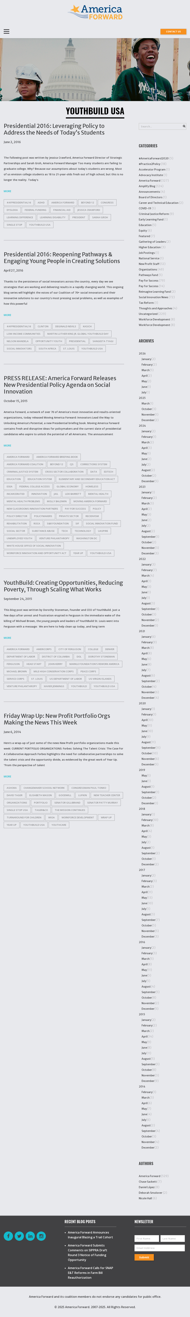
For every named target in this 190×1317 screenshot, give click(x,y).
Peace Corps (88, 671)
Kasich (87, 326)
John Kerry (55, 664)
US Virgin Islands (100, 678)
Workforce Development (154, 319)
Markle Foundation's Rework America (94, 664)
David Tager (14, 795)
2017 (142, 870)
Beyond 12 (87, 202)
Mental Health (98, 494)
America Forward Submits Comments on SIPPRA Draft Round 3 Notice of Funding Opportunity (87, 1252)
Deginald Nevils (65, 326)
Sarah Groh (100, 217)
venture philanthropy (54, 538)
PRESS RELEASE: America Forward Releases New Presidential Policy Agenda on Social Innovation (60, 385)
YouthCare (59, 824)
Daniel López (147, 1187)
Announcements (149, 191)
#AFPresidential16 (19, 202)
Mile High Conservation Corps (54, 671)
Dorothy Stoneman (101, 656)
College (93, 649)
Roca (37, 523)
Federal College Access (34, 486)
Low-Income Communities (23, 333)
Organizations (148, 269)
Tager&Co (41, 810)
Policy (97, 508)
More (7, 191)
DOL (79, 656)
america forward (62, 202)
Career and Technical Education (158, 203)
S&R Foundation (58, 523)
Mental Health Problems (23, 501)
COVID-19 (145, 208)
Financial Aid (62, 210)
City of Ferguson (69, 649)
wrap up (106, 817)
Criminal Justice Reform (154, 214)
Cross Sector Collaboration (64, 471)
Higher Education (150, 247)
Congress (107, 202)
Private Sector (69, 516)
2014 (142, 1086)
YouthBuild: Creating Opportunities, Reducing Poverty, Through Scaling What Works (63, 586)
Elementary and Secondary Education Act (87, 479)
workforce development (78, 817)
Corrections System (93, 464)
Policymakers (43, 516)
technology (83, 531)
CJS (71, 464)
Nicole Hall (145, 1198)
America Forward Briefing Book (57, 456)
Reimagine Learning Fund (155, 291)
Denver (109, 649)
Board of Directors (150, 197)
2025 (142, 398)
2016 (142, 942)
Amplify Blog (147, 186)
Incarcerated (15, 494)
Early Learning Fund (151, 219)
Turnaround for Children (24, 817)
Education (145, 225)
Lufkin (82, 795)
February (147, 364)
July (144, 392)
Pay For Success (148, 280)
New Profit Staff (149, 264)
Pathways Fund (148, 275)
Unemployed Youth (19, 538)
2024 (142, 425)
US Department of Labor (66, 678)
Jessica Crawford (88, 210)
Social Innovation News (153, 297)
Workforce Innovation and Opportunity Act (36, 553)
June (144, 387)
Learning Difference (20, 217)
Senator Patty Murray (102, 802)
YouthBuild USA (39, 224)
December (148, 420)
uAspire (103, 531)
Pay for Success (75, 508)
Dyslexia (12, 210)
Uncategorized (148, 314)
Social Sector (16, 531)
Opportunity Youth (48, 341)
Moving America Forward (90, 501)
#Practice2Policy (149, 164)
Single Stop (14, 224)
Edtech (108, 471)
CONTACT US (173, 31)
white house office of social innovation (34, 545)
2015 (142, 1014)
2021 (142, 631)
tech (64, 531)
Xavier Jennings (54, 686)
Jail (56, 494)
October (147, 409)
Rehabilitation (17, 523)
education (14, 479)
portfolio (41, 802)
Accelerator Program (152, 169)
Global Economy (68, 486)
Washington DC (86, 538)
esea (9, 486)
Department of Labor (21, 656)
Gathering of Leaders (152, 241)
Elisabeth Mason (40, 795)
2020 (142, 703)
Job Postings (147, 253)
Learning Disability (52, 217)
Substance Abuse (43, 531)
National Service (149, 258)
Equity (143, 230)
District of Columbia (56, 656)
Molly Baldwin (57, 501)
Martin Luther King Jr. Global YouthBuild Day (78, 333)
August (146, 470)
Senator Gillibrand (67, 802)
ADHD (41, 202)
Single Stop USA (17, 810)
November (148, 414)
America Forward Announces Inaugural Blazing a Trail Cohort (90, 1234)
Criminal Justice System (22, 471)
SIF (77, 523)
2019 (142, 770)
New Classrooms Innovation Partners (32, 508)
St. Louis (69, 348)
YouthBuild (79, 686)
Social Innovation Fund (102, 523)
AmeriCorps (44, 649)
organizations (17, 802)
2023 (142, 486)
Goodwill (65, 795)
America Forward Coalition (25, 464)
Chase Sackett (148, 1181)
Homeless (92, 486)
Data (93, 471)
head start (34, 664)
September (148, 536)
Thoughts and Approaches (155, 308)
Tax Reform (146, 302)
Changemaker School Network (44, 787)
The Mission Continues (70, 810)
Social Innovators (19, 348)
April (145, 375)
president (78, 217)
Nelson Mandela (18, 341)
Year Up (78, 553)
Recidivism (92, 516)
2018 (142, 809)
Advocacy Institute (151, 175)
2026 (142, 353)
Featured (144, 236)
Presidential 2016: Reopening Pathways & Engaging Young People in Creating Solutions (62, 258)
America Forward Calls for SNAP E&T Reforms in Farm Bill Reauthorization (90, 1273)
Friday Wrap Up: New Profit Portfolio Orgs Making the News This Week (57, 719)
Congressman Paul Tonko (88, 787)
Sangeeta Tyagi (103, 341)
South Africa (47, 348)
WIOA (51, 817)
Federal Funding (35, 210)
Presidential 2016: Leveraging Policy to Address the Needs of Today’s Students (54, 129)
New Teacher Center (107, 795)
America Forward (149, 180)
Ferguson (13, 664)
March (146, 370)
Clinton (43, 326)
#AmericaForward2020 (154, 158)
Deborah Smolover (150, 1192)
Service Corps (15, 678)
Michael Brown (17, 671)
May (144, 381)
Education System (40, 479)
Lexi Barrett (73, 494)
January (146, 359)
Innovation (39, 494)
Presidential (77, 341)
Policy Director (17, 516)
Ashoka (12, 787)
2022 (142, 559)
